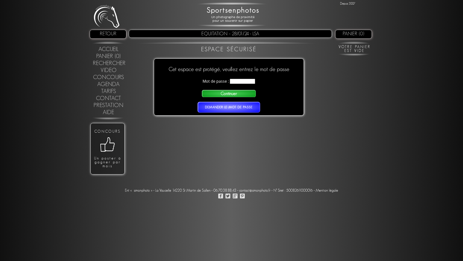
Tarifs (108, 91)
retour (108, 33)
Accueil (108, 49)
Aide (108, 112)
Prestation (108, 105)
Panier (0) (353, 33)
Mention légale (327, 190)
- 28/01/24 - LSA (244, 33)
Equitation (215, 33)
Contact (108, 98)
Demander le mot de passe (229, 107)
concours (108, 77)
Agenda (108, 84)
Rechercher (109, 63)
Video (109, 70)
